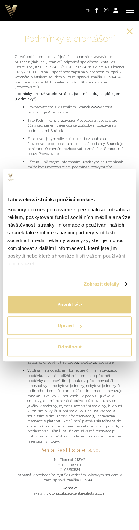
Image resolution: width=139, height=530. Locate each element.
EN (88, 11)
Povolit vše (69, 304)
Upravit (66, 325)
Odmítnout (70, 346)
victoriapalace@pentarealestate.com (76, 493)
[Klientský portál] (116, 10)
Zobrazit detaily (101, 284)
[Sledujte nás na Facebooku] (96, 10)
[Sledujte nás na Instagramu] (106, 10)
